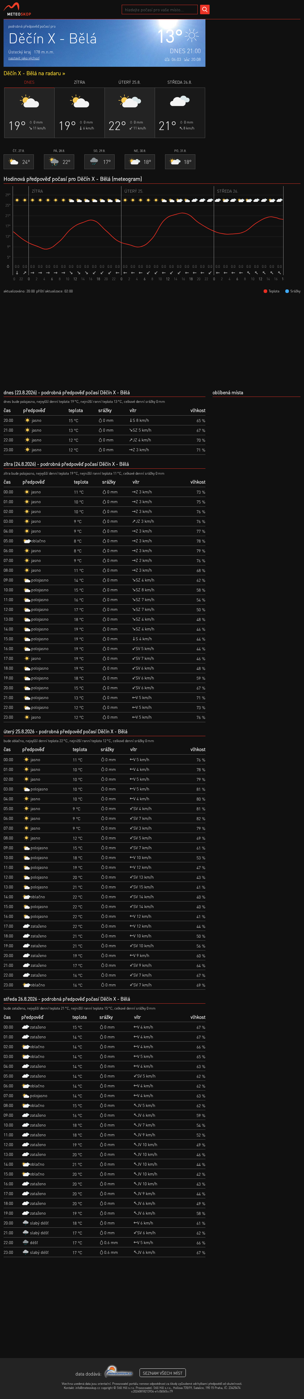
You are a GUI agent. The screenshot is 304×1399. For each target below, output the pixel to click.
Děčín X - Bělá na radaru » (34, 72)
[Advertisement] (255, 56)
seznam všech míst (163, 1373)
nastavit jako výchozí (23, 58)
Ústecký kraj (19, 51)
